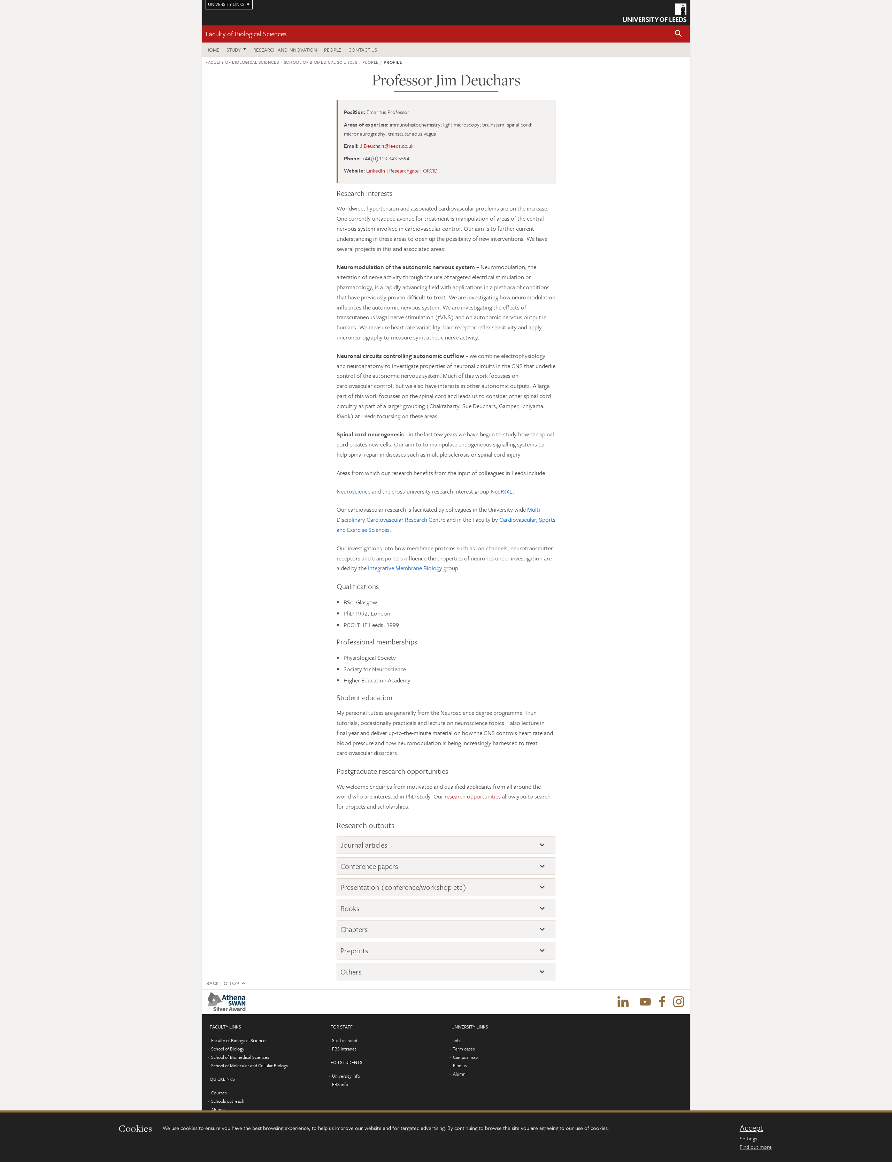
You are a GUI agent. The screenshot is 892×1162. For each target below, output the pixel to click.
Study (233, 49)
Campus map (465, 1057)
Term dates (464, 1048)
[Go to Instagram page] (678, 1002)
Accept (751, 1128)
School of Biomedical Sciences (320, 62)
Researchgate (404, 170)
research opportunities (473, 796)
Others (351, 972)
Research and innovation (285, 49)
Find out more (756, 1146)
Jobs (457, 1040)
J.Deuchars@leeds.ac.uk (387, 146)
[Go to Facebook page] (662, 1002)
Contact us (362, 49)
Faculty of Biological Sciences (246, 33)
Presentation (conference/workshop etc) (403, 887)
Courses (218, 1092)
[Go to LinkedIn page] (623, 1002)
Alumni (218, 1109)
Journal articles (363, 845)
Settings (748, 1138)
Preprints (354, 951)
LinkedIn (375, 170)
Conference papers (369, 866)
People (332, 49)
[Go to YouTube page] (645, 1002)
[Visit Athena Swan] (228, 1002)
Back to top (222, 983)
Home (213, 49)
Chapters (354, 929)
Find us (460, 1065)
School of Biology (227, 1048)
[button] (678, 34)
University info (346, 1075)
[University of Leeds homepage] (654, 12)
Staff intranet (345, 1040)
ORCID (430, 170)
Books (350, 908)
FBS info (340, 1084)
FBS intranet (344, 1048)
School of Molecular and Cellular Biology (249, 1065)
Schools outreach (227, 1101)
